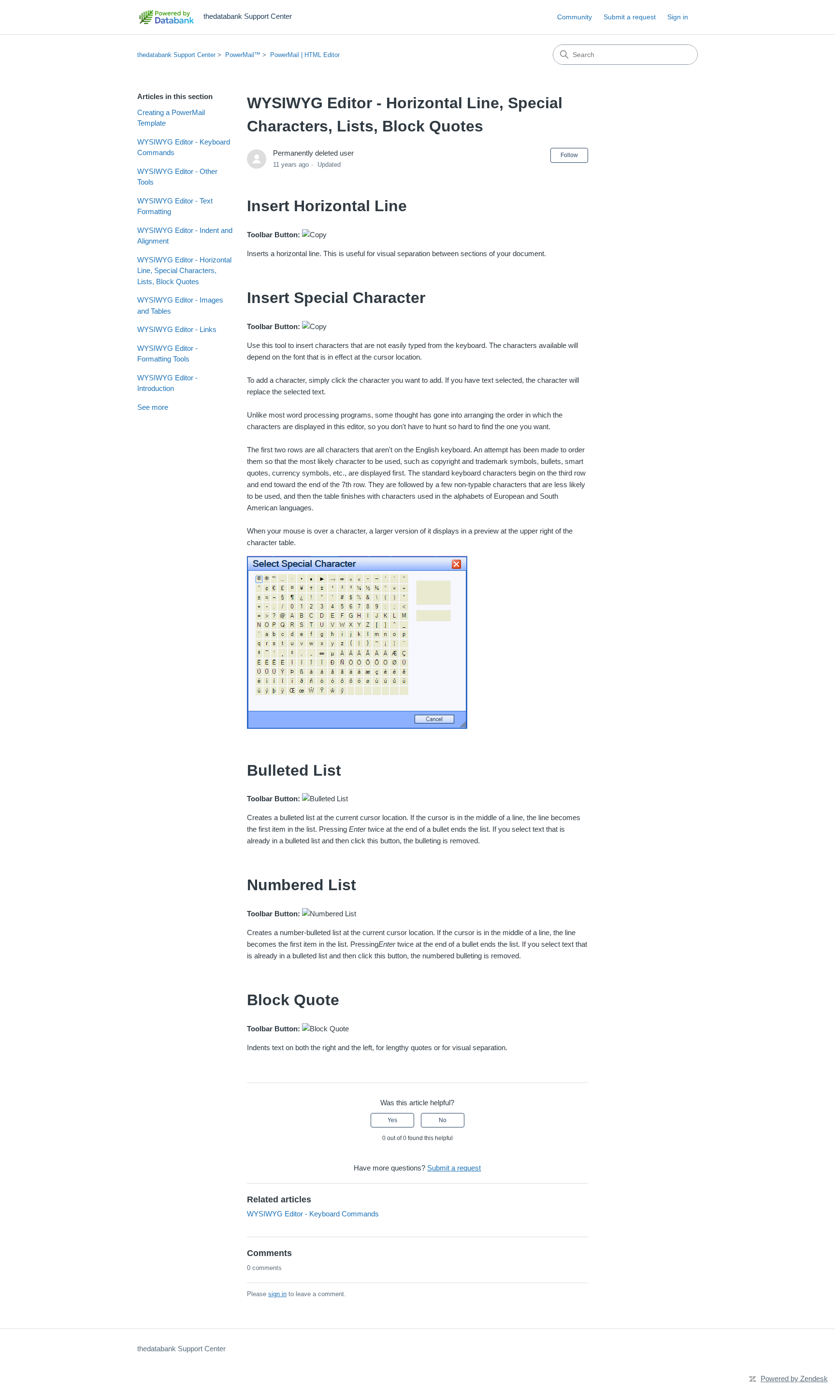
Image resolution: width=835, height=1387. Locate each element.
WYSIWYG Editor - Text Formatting (175, 206)
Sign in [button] (677, 17)
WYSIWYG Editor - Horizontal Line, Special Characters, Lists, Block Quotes (184, 271)
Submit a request (630, 17)
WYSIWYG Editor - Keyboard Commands (183, 147)
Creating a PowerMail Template (171, 118)
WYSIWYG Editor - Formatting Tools (167, 353)
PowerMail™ (242, 54)
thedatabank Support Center (176, 54)
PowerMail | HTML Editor (305, 54)
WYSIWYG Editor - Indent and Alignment (184, 236)
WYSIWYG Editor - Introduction (167, 383)
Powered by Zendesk (794, 1378)
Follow (569, 155)
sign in (277, 1294)
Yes (392, 1120)
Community (574, 17)
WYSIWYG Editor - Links (176, 329)
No (442, 1120)
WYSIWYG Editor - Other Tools (177, 177)
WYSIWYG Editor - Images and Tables (180, 305)
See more (152, 407)
